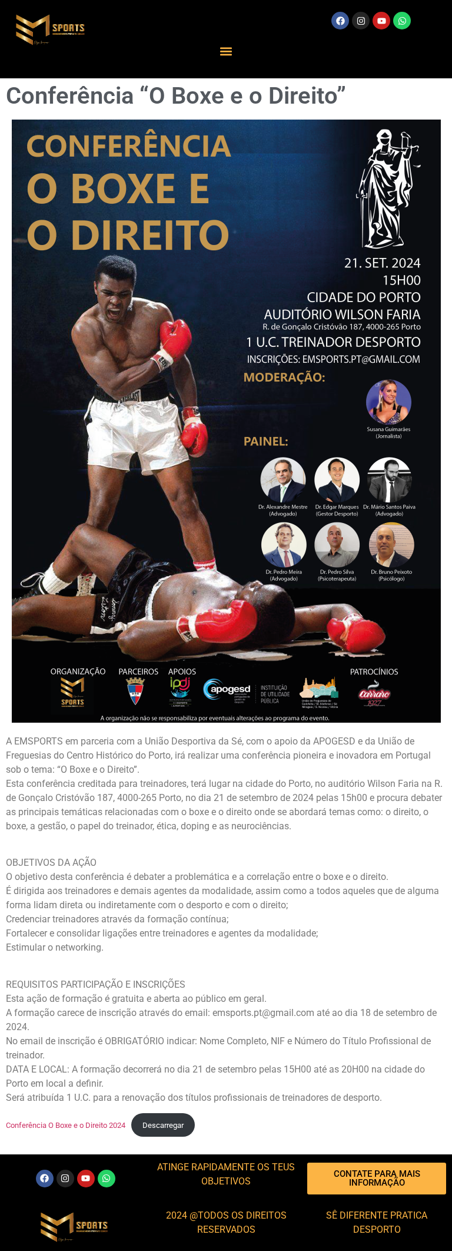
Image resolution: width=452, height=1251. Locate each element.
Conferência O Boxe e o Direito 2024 (65, 1125)
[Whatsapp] (402, 20)
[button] (226, 51)
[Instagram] (361, 20)
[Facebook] (340, 20)
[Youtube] (381, 20)
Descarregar (163, 1125)
